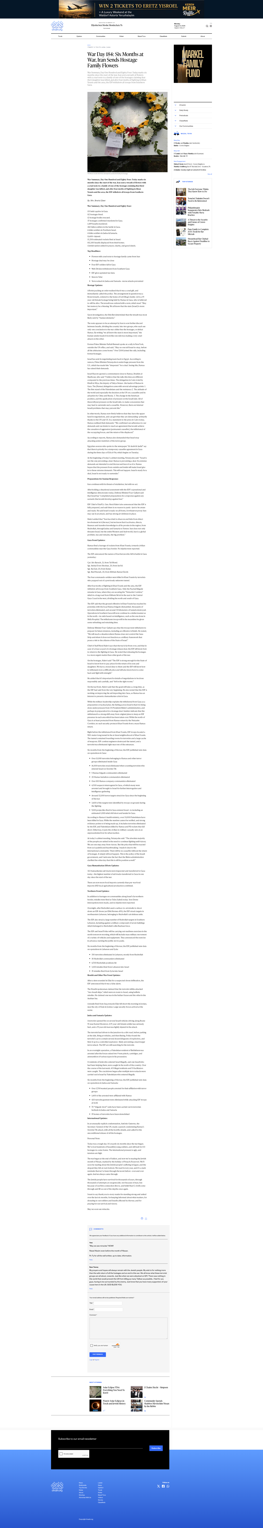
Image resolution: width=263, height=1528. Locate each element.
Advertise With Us (85, 1498)
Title (91, 1303)
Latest (100, 1483)
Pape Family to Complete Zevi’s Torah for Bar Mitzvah (198, 232)
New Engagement (179, 161)
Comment (93, 1315)
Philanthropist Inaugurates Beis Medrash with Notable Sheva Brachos (198, 211)
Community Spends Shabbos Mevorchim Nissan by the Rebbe (156, 1403)
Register (97, 1360)
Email (91, 1310)
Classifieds (163, 36)
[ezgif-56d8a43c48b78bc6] (193, 64)
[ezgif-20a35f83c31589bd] (131, 9)
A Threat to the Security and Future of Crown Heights (198, 222)
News (89, 45)
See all (210, 174)
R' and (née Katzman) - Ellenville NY (189, 154)
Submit (183, 36)
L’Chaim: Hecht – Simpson (156, 1387)
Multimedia (82, 1485)
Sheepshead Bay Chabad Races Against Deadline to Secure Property (199, 241)
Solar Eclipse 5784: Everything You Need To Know (114, 1390)
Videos (100, 1498)
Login (91, 1360)
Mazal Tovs (141, 36)
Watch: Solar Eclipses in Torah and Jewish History (114, 1402)
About (203, 36)
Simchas (82, 1495)
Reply (91, 1260)
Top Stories (83, 1488)
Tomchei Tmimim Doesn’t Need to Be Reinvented (198, 199)
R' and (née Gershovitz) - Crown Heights (187, 144)
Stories (100, 1500)
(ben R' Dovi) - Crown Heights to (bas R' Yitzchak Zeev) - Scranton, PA (192, 165)
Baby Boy (177, 140)
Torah (60, 36)
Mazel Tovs (102, 1495)
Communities (100, 36)
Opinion (79, 36)
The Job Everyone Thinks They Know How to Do (198, 190)
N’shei (121, 36)
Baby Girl (177, 151)
